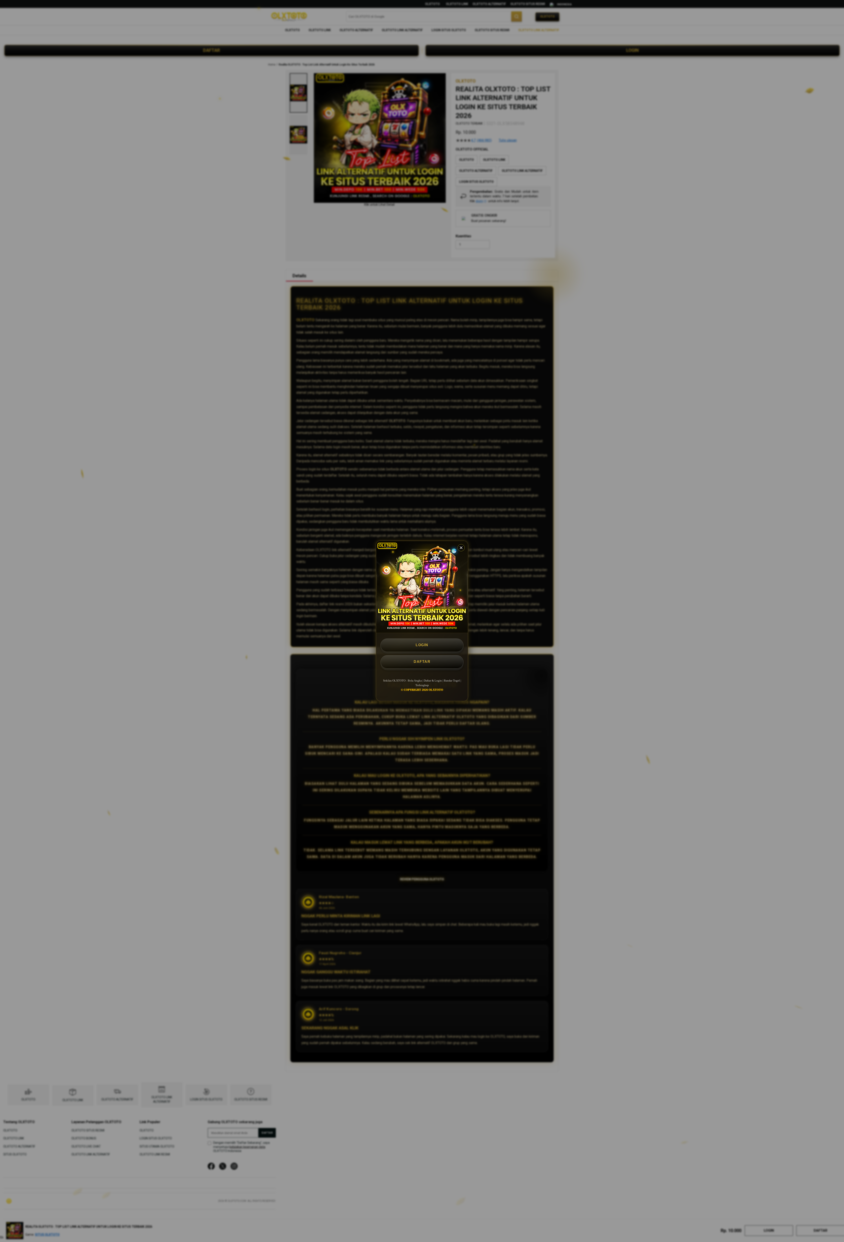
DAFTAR (422, 662)
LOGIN (422, 645)
